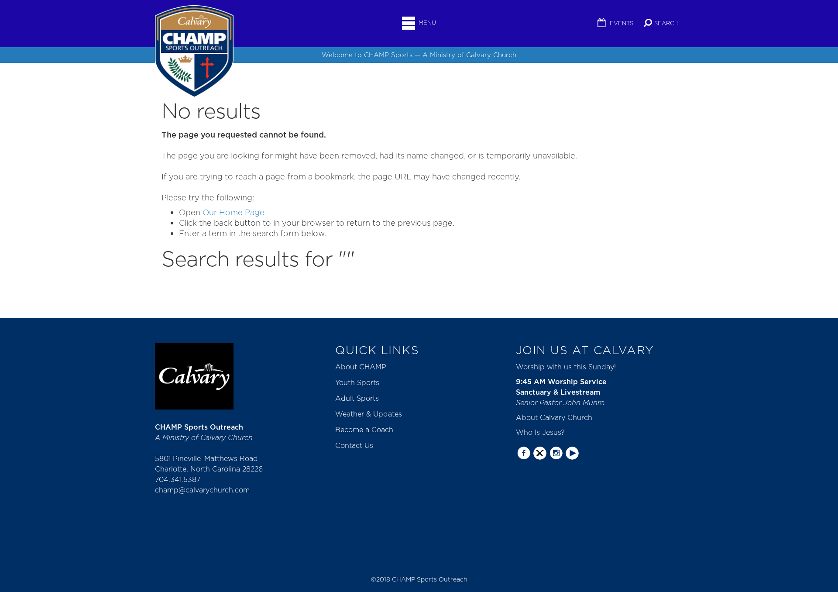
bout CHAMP (363, 367)
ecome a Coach (366, 429)
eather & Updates (372, 414)
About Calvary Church (554, 417)
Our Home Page (233, 212)
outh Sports (359, 382)
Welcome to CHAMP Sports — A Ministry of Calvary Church (419, 54)
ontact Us (356, 445)
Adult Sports (357, 398)
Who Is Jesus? (540, 432)
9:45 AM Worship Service (561, 381)
